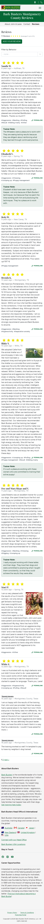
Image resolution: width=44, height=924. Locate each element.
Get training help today (11, 805)
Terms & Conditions (27, 912)
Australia (8, 828)
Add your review (12, 41)
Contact (26, 24)
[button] (40, 54)
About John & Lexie (13, 24)
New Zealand (10, 833)
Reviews (35, 24)
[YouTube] (12, 856)
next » (6, 760)
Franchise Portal (20, 915)
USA (6, 835)
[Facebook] (2, 856)
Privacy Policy (12, 912)
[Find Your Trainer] (35, 2)
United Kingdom (28, 833)
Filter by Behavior (8, 50)
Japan (31, 828)
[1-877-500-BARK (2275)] (41, 2)
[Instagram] (7, 856)
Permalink (38, 120)
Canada (21, 828)
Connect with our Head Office (14, 840)
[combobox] (6, 54)
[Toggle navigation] (40, 8)
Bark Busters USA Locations (13, 844)
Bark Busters (6, 775)
